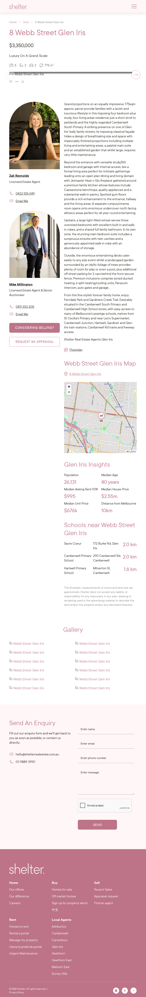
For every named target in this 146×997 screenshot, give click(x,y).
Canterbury (60, 940)
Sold (26, 22)
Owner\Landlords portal (25, 947)
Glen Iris (57, 947)
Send (97, 825)
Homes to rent (19, 926)
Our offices (16, 889)
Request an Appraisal (34, 342)
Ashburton (59, 926)
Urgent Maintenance (23, 953)
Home (13, 22)
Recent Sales (103, 889)
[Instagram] (116, 990)
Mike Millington (21, 284)
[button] (135, 74)
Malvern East (61, 967)
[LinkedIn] (133, 990)
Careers (14, 903)
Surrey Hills (59, 974)
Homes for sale (62, 889)
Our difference (19, 896)
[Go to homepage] (18, 6)
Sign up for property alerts (70, 903)
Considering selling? (34, 328)
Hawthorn (58, 953)
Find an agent (103, 903)
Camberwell (60, 933)
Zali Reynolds (19, 176)
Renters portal (19, 933)
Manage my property (23, 940)
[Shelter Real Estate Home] (26, 868)
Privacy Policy (16, 992)
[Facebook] (125, 990)
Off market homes (64, 896)
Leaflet (132, 451)
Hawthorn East (62, 960)
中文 (55, 910)
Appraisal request (106, 896)
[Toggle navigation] (134, 6)
